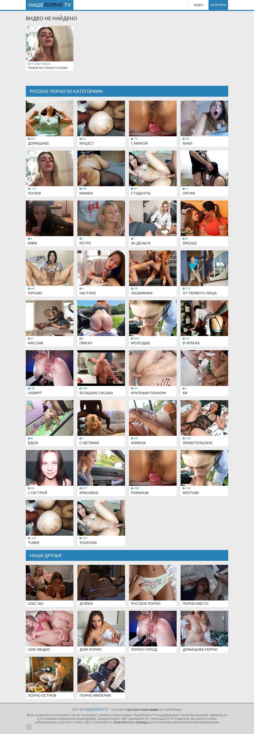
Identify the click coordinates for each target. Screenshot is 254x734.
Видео (198, 5)
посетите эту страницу (131, 722)
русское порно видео (143, 709)
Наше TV (49, 5)
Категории (218, 5)
